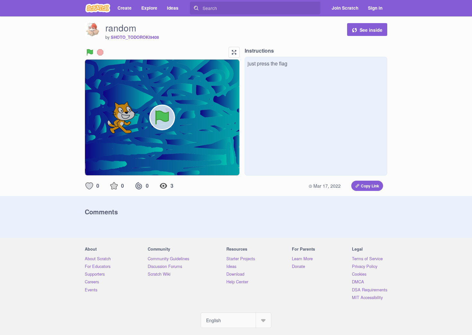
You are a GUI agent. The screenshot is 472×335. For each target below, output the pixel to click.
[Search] (196, 8)
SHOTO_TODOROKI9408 (135, 37)
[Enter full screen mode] (234, 52)
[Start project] (90, 52)
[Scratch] (98, 8)
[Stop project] (100, 52)
